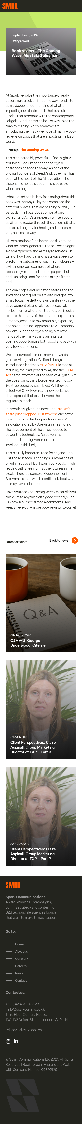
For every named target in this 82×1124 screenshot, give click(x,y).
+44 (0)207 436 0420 (22, 1004)
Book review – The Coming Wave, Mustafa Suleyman (36, 53)
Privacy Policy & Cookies (24, 1030)
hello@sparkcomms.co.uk (25, 1009)
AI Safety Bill (49, 365)
